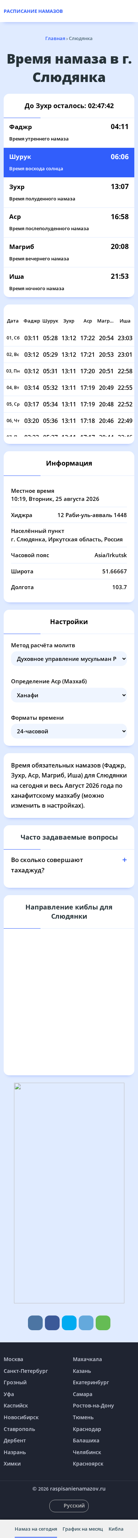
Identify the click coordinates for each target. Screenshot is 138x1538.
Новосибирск (21, 1417)
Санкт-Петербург (26, 1370)
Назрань (15, 1452)
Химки (12, 1463)
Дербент (15, 1440)
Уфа (9, 1394)
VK (35, 1323)
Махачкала (87, 1359)
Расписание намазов (33, 11)
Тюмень (83, 1417)
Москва (13, 1359)
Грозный (15, 1382)
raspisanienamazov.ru (78, 1488)
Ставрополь (19, 1428)
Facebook (52, 1323)
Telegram (86, 1323)
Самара (82, 1394)
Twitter (69, 1323)
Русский (74, 1505)
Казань (82, 1370)
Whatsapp (103, 1323)
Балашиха (86, 1440)
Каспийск (16, 1405)
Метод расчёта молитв (43, 645)
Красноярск (88, 1463)
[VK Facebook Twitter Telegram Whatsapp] (69, 1322)
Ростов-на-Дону (93, 1405)
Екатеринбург (91, 1382)
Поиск (130, 11)
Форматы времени (37, 717)
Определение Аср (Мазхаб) (49, 681)
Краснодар (87, 1428)
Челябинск (87, 1452)
